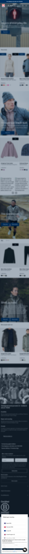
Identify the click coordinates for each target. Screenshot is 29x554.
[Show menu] (26, 5)
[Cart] (22, 5)
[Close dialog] (26, 539)
